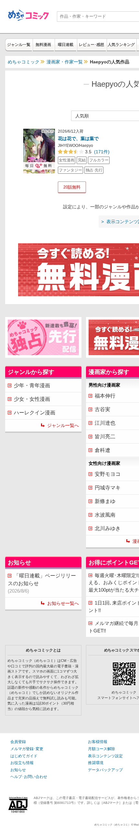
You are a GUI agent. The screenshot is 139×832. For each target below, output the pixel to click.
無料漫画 (43, 44)
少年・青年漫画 (32, 385)
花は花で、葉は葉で (78, 138)
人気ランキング (121, 44)
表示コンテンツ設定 (105, 756)
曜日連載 (65, 44)
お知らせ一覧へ (63, 603)
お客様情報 (97, 741)
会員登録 (18, 741)
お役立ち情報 (22, 763)
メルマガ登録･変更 (26, 749)
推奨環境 (95, 763)
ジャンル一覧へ (63, 425)
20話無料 (71, 187)
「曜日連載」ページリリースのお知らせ (42, 583)
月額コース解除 (101, 749)
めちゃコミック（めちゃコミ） (112, 824)
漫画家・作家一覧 (65, 61)
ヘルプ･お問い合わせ (28, 776)
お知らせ (18, 770)
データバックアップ (105, 770)
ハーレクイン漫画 (34, 412)
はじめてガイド (23, 756)
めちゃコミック (23, 61)
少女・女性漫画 (32, 399)
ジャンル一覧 (18, 44)
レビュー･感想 (91, 44)
